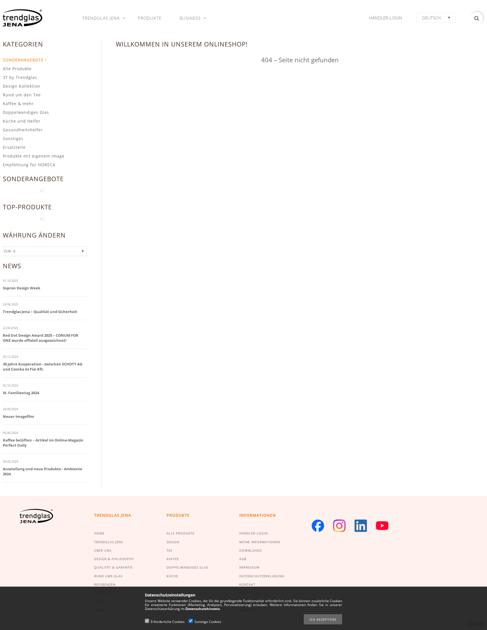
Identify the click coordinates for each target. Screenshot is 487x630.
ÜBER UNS (102, 550)
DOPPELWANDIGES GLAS (187, 567)
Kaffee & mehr (18, 103)
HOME (99, 533)
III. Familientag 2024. (21, 392)
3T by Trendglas (20, 77)
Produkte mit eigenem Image (34, 156)
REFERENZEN (105, 584)
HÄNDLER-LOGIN (253, 533)
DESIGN (173, 542)
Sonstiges (13, 138)
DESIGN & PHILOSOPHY (114, 559)
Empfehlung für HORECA (29, 164)
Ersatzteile (14, 147)
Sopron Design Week (21, 287)
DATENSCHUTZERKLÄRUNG (261, 576)
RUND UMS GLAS (108, 576)
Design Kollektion (21, 86)
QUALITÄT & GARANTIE (113, 567)
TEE (169, 550)
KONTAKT (247, 584)
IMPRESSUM (249, 567)
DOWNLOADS (250, 550)
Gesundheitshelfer (23, 129)
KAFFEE (173, 559)
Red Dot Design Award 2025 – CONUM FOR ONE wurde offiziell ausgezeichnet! (40, 338)
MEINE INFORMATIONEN (259, 542)
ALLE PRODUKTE (180, 533)
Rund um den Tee (22, 94)
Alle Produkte (17, 68)
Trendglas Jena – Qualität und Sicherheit (40, 311)
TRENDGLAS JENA (108, 542)
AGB (242, 559)
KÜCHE (172, 576)
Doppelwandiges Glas (26, 112)
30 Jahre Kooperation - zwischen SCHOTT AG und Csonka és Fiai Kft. (42, 366)
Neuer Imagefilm (18, 416)
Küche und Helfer (22, 121)
